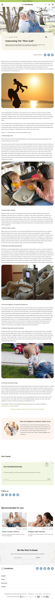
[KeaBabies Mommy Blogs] (27, 303)
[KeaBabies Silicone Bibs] (27, 208)
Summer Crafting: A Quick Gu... (11, 531)
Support (3, 576)
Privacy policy (39, 594)
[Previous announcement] (2, 1)
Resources (4, 583)
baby (6, 37)
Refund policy (31, 594)
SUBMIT (49, 479)
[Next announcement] (52, 1)
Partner (3, 586)
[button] (2, 4)
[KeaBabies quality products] (27, 381)
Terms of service (47, 594)
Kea (2, 406)
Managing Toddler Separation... (37, 531)
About (3, 579)
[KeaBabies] (27, 111)
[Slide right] (52, 522)
